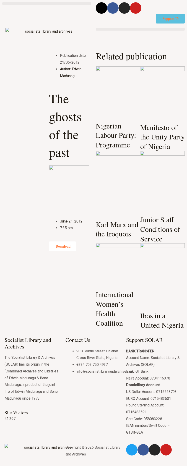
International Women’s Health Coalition (114, 308)
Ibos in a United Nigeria (162, 320)
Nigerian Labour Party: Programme (116, 135)
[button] (46, 3)
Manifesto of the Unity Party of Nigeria (162, 136)
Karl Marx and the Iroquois (117, 229)
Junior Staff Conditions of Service (160, 229)
